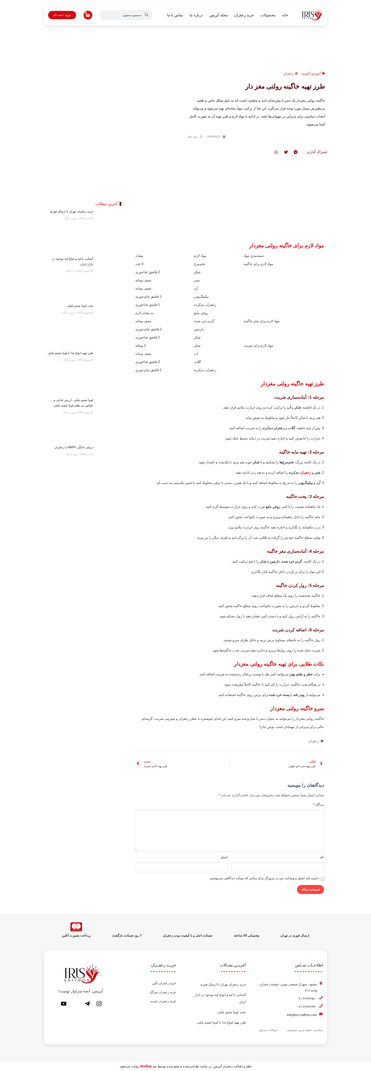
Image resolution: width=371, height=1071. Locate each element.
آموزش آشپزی (311, 73)
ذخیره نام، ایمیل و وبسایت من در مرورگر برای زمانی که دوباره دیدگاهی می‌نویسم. (264, 878)
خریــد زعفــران (163, 965)
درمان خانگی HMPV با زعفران (74, 447)
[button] (295, 152)
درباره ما (196, 15)
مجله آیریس (218, 15)
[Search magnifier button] (147, 14)
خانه (285, 15)
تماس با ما (175, 15)
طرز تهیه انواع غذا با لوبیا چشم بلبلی (70, 353)
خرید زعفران (244, 15)
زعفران (288, 73)
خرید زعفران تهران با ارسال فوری (71, 211)
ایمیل (224, 857)
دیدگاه (318, 804)
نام (322, 857)
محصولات (267, 15)
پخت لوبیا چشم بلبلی (80, 305)
